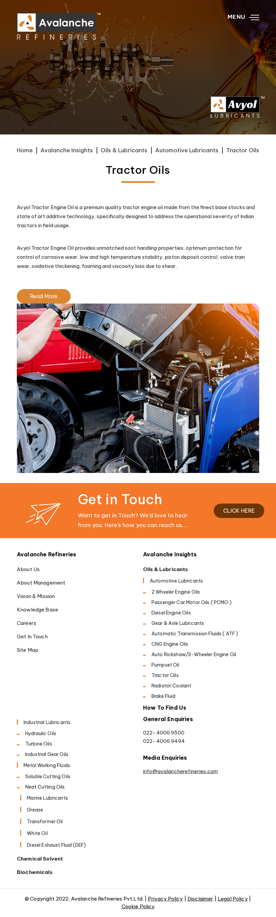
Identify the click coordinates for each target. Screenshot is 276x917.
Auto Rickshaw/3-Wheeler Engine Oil (193, 654)
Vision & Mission (36, 596)
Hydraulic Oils (40, 733)
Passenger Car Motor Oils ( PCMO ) (191, 602)
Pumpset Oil (165, 665)
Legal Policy (233, 898)
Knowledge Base (37, 609)
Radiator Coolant (171, 686)
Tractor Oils (165, 675)
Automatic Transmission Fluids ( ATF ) (194, 634)
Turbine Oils (38, 744)
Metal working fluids (47, 765)
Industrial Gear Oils (46, 754)
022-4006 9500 (163, 732)
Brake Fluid (163, 696)
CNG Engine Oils (169, 644)
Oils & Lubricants (124, 150)
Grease (35, 810)
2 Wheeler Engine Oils (175, 592)
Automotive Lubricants (186, 150)
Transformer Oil (45, 822)
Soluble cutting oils (47, 776)
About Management (41, 583)
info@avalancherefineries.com (180, 771)
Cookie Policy (138, 906)
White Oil (37, 833)
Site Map (27, 650)
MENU (236, 17)
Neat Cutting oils (45, 787)
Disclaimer (200, 898)
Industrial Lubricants (47, 722)
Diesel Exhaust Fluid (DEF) (56, 845)
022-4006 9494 (164, 741)
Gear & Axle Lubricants (177, 623)
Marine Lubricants (47, 798)
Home (25, 150)
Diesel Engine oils (171, 613)
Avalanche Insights (66, 150)
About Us (28, 569)
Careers (26, 623)
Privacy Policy (165, 898)
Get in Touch (32, 636)
